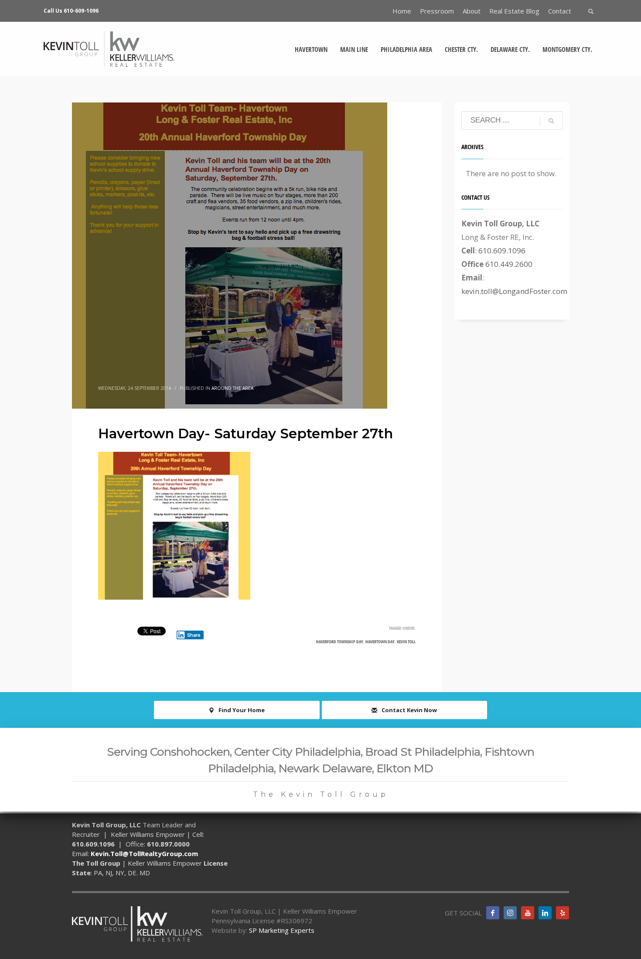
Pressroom (437, 11)
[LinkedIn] (545, 912)
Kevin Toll (406, 641)
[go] (551, 121)
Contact (559, 11)
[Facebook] (492, 912)
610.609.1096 (501, 251)
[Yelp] (562, 912)
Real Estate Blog (514, 11)
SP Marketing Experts (281, 930)
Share (194, 635)
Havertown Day (380, 641)
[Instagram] (510, 912)
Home (401, 11)
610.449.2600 (508, 264)
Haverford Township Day (339, 641)
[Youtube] (527, 912)
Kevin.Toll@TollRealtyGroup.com (144, 853)
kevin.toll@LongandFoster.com (514, 291)
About (472, 11)
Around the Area (232, 388)
